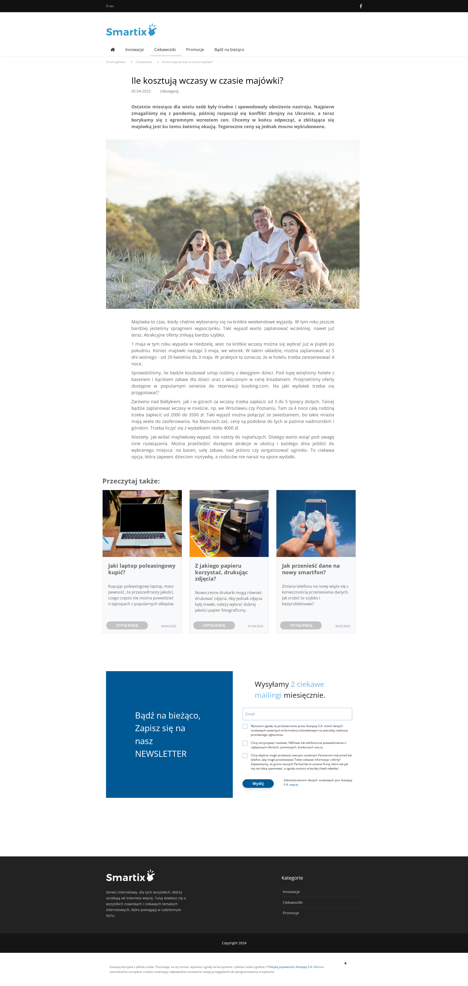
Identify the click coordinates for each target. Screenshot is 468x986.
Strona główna (116, 62)
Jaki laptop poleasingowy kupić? (142, 568)
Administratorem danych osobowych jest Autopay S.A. (318, 782)
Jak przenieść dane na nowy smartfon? (311, 568)
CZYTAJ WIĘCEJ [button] (127, 625)
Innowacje (134, 49)
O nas (110, 6)
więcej (318, 747)
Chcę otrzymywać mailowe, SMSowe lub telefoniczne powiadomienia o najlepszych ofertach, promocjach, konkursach (298, 745)
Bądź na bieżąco (229, 49)
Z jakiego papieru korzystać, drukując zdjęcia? (221, 572)
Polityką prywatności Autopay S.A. (290, 967)
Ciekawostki (165, 49)
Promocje (195, 49)
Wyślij (258, 783)
